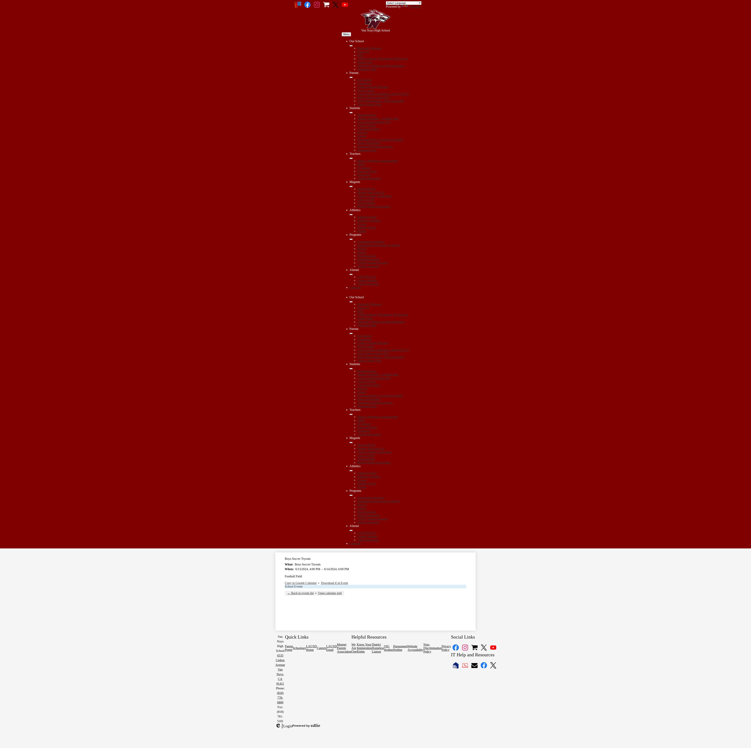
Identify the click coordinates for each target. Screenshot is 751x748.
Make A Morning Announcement (377, 160)
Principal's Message (369, 48)
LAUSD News (366, 277)
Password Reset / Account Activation (380, 139)
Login (284, 726)
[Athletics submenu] (351, 214)
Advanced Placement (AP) (373, 122)
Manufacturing (366, 255)
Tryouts (362, 224)
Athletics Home (367, 217)
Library (362, 136)
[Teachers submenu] (351, 158)
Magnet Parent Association (373, 206)
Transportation (366, 203)
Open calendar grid (330, 593)
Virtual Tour (364, 62)
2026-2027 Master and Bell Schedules (380, 65)
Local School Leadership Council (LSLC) (383, 94)
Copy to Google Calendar (301, 583)
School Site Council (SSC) (373, 97)
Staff (360, 55)
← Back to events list (300, 593)
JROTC (362, 248)
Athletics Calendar (368, 220)
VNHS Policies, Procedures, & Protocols (382, 58)
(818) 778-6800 (280, 697)
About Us (363, 51)
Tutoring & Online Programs (375, 146)
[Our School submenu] (351, 45)
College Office (366, 125)
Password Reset (367, 171)
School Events (294, 586)
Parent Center (365, 90)
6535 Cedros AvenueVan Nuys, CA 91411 (280, 669)
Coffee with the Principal (372, 87)
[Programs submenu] (351, 239)
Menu (346, 34)
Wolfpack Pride (366, 69)
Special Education (368, 259)
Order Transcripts (368, 284)
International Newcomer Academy (378, 245)
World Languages (368, 266)
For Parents (364, 80)
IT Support (364, 167)
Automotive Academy (370, 241)
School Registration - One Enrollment (380, 101)
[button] (351, 301)
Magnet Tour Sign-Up (371, 192)
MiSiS (361, 164)
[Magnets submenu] (351, 186)
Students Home (366, 115)
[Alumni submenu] (351, 274)
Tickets (361, 231)
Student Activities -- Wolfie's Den (378, 118)
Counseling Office (368, 129)
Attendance (364, 83)
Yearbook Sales (366, 150)
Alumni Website (367, 280)
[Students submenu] (351, 112)
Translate (414, 6)
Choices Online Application (374, 196)
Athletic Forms (366, 227)
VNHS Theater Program (372, 262)
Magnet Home (366, 189)
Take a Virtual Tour (369, 104)
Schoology (364, 174)
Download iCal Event (334, 583)
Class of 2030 (365, 199)
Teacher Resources (369, 178)
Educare (362, 132)
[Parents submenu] (351, 77)
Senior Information (369, 143)
